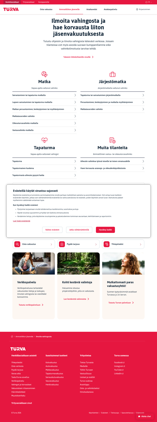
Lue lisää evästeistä (21, 221)
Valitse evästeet (52, 230)
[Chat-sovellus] (145, 416)
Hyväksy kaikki (105, 230)
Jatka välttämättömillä (79, 230)
